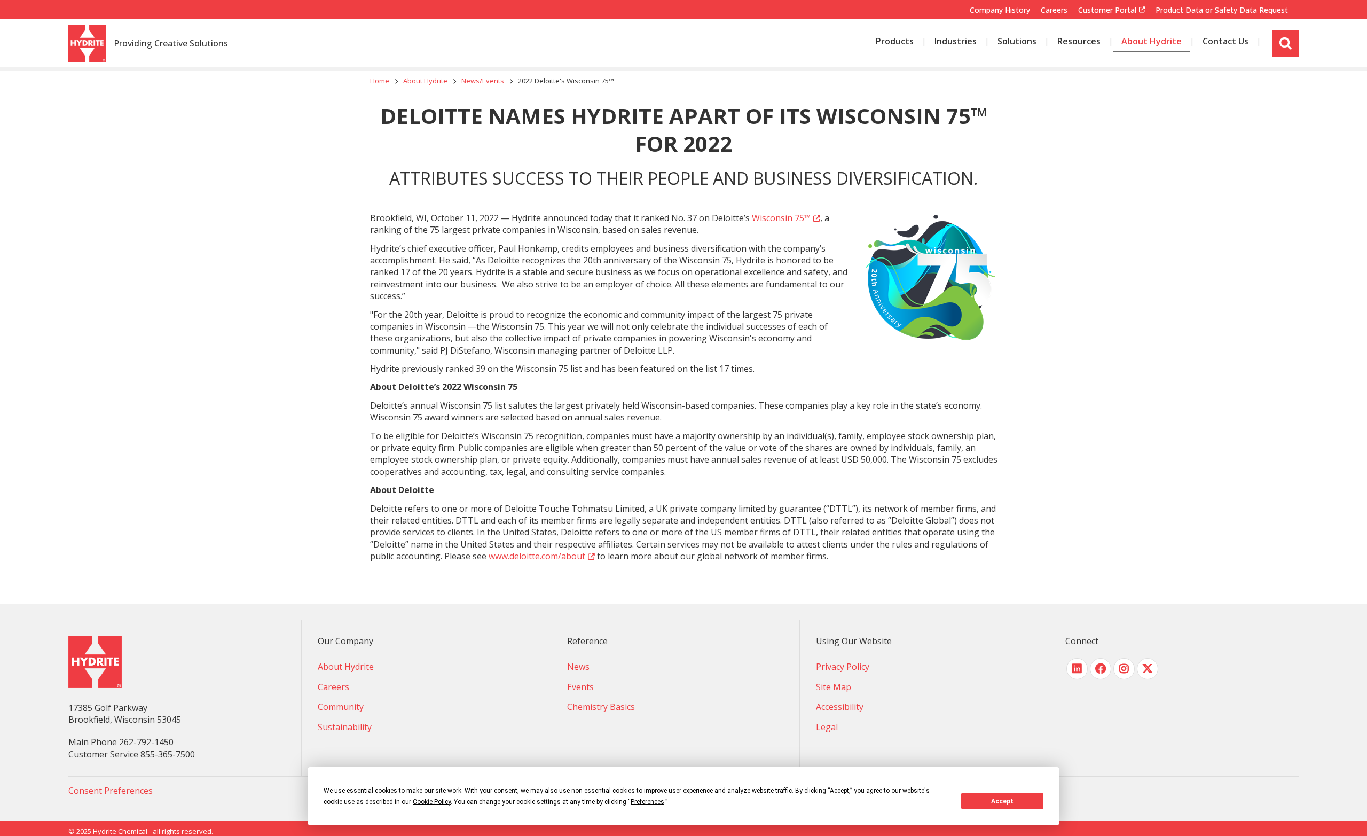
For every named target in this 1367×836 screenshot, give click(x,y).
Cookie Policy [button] (432, 802)
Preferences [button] (647, 802)
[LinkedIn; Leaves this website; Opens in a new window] (1077, 668)
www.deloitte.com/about (537, 556)
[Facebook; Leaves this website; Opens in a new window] (1100, 668)
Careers (1054, 10)
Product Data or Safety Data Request (1222, 10)
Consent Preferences (110, 790)
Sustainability (345, 727)
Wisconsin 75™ (781, 218)
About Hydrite (425, 80)
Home (379, 80)
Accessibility (839, 707)
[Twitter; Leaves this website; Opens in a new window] (1147, 668)
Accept (1002, 801)
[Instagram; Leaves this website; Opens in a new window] (1124, 668)
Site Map (833, 687)
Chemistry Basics (601, 707)
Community (341, 707)
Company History (1000, 10)
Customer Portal (1107, 10)
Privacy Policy (842, 667)
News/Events (482, 80)
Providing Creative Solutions (171, 44)
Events (580, 687)
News (578, 667)
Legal (827, 727)
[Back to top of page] (1344, 810)
